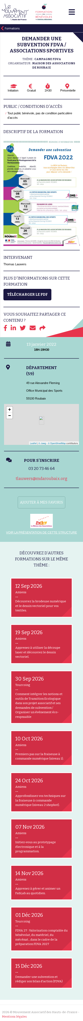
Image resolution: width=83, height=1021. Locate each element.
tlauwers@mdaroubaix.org (41, 478)
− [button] (9, 415)
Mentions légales (14, 1016)
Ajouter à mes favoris (41, 502)
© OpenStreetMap (57, 443)
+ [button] (9, 409)
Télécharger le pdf (27, 294)
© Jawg (42, 443)
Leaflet (33, 443)
